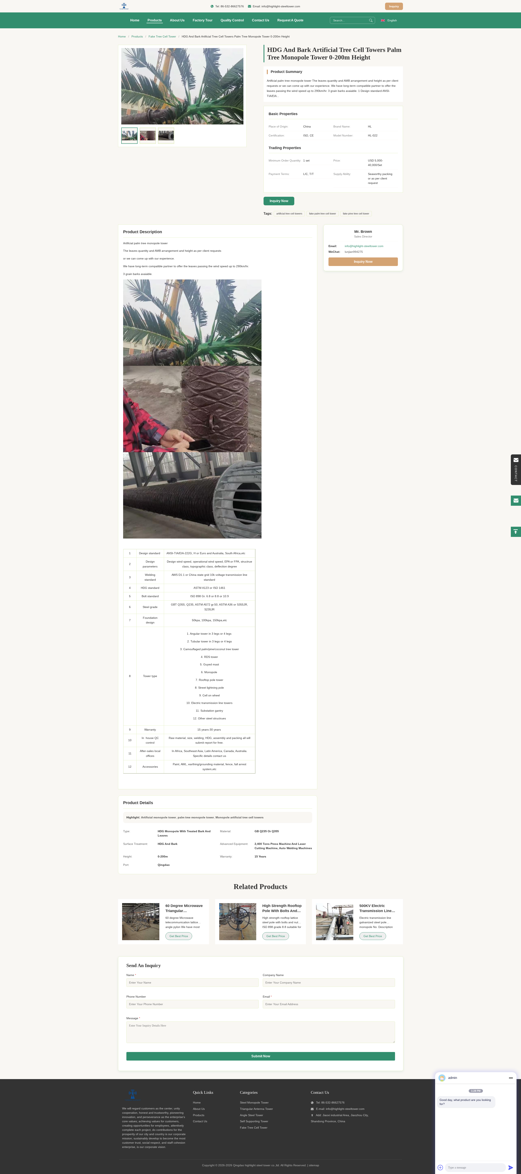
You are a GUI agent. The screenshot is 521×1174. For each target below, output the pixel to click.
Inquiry (394, 6)
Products (155, 20)
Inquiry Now (279, 201)
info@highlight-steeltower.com (281, 6)
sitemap (314, 1165)
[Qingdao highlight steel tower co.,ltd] (124, 6)
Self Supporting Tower (254, 1121)
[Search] (371, 20)
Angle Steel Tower (251, 1115)
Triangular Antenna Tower (256, 1108)
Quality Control (232, 20)
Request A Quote (290, 20)
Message (133, 1018)
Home (134, 20)
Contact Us (260, 20)
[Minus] (510, 1077)
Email (267, 996)
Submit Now (260, 1056)
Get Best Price (179, 936)
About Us (177, 20)
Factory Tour (202, 20)
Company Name (273, 975)
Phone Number (136, 996)
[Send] (511, 1167)
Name (131, 975)
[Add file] (440, 1167)
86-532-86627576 (232, 6)
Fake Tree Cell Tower (162, 36)
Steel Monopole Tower (254, 1102)
